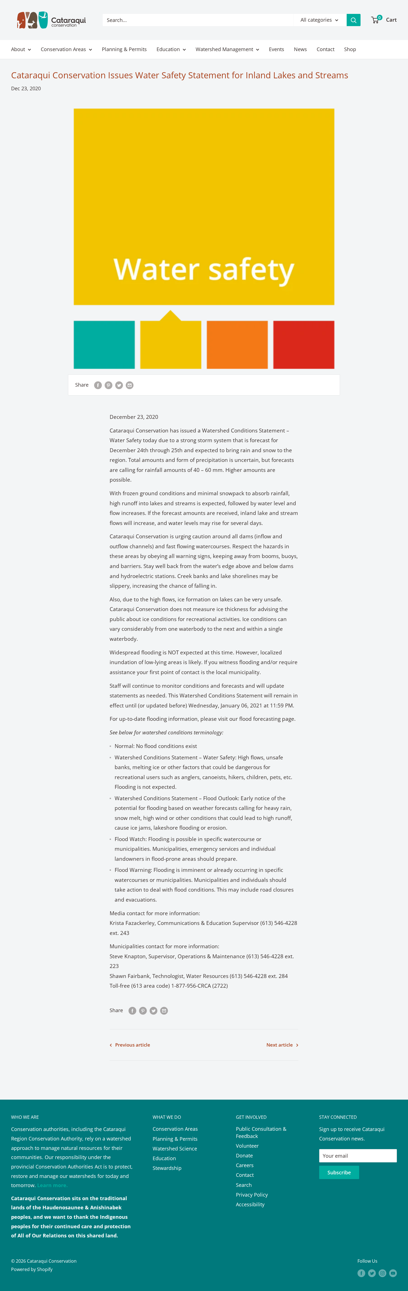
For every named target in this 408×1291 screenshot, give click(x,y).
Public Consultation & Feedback (261, 1132)
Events (276, 49)
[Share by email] (130, 385)
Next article (279, 1045)
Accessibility (250, 1204)
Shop (350, 49)
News (300, 49)
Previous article (132, 1045)
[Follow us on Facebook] (361, 1273)
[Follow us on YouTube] (393, 1273)
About (18, 49)
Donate (244, 1155)
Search (244, 1185)
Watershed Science (175, 1148)
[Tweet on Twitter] (119, 385)
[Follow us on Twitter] (372, 1273)
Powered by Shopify (31, 1269)
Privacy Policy (252, 1194)
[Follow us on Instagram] (382, 1273)
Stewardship (167, 1168)
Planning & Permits (124, 49)
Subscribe (339, 1172)
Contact (325, 49)
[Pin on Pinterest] (108, 385)
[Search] (354, 20)
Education (168, 49)
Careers (245, 1165)
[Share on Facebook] (98, 385)
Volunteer (247, 1145)
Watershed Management (224, 49)
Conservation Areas (63, 49)
